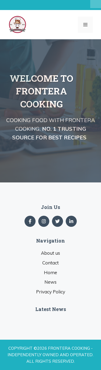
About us (50, 253)
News (50, 282)
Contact (50, 263)
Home (50, 272)
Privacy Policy (50, 291)
